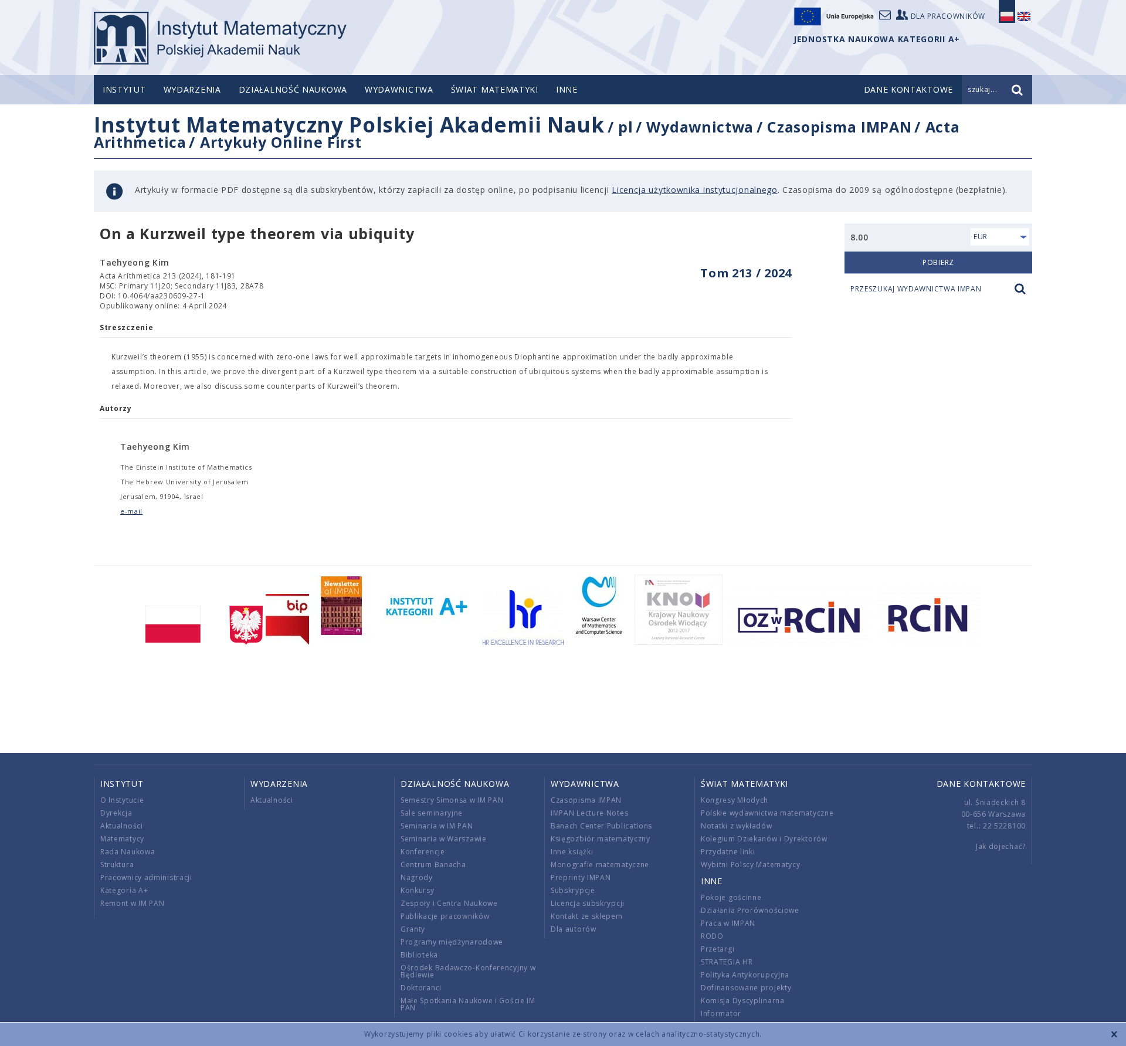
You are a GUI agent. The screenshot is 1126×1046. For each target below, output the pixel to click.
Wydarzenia (192, 89)
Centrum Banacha (433, 865)
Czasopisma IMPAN (839, 127)
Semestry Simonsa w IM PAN (452, 800)
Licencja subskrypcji (588, 903)
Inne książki (572, 852)
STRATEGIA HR (726, 962)
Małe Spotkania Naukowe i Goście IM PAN (468, 1004)
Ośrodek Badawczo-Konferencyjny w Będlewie (468, 971)
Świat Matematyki (494, 89)
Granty (413, 929)
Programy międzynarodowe (452, 942)
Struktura (117, 865)
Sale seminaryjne (432, 813)
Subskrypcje (573, 890)
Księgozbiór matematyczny (600, 839)
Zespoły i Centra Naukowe (449, 903)
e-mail (131, 511)
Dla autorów (573, 929)
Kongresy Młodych (734, 800)
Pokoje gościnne (731, 897)
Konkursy (418, 890)
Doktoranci (421, 988)
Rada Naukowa (127, 852)
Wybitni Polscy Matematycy (751, 865)
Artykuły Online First (281, 142)
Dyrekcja (116, 813)
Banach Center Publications (601, 826)
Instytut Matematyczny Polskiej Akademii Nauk (349, 124)
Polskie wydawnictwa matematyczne (767, 813)
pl (625, 127)
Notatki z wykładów (736, 826)
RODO (712, 936)
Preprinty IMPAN (581, 877)
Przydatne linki (728, 852)
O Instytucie (122, 800)
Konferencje (423, 852)
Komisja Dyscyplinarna (743, 1001)
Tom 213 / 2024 (746, 273)
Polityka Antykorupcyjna (745, 975)
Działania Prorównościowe (750, 910)
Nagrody (417, 877)
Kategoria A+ (124, 890)
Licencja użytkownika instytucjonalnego (695, 189)
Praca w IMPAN (728, 923)
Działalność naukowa (293, 89)
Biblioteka (419, 955)
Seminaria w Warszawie (444, 839)
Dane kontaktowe (981, 783)
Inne (567, 89)
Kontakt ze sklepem (587, 916)
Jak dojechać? (1001, 846)
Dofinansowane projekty (746, 988)
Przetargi (717, 949)
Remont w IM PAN (132, 903)
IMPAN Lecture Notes (589, 813)
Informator (721, 1013)
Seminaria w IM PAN (437, 826)
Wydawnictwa (399, 89)
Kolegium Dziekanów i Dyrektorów (764, 839)
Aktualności (121, 826)
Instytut (124, 89)
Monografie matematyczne (600, 865)
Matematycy (122, 839)
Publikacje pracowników (445, 916)
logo (220, 38)
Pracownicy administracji (146, 877)
